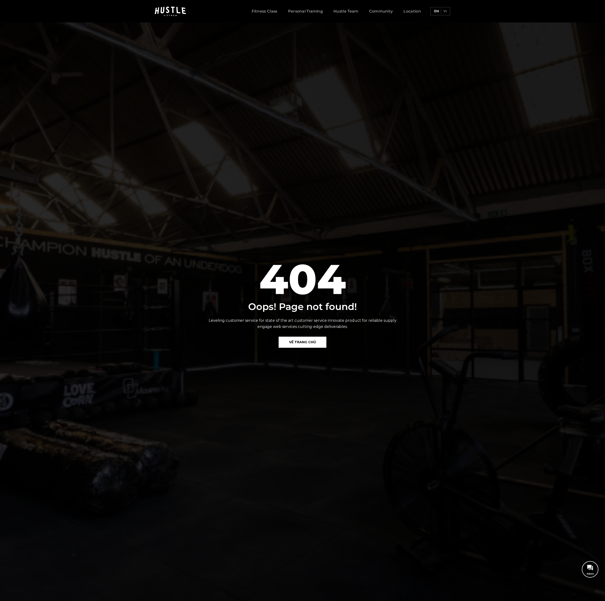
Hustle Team (346, 11)
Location (412, 11)
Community (381, 11)
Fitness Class (264, 11)
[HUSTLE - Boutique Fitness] (170, 11)
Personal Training (305, 11)
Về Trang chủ (302, 342)
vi (444, 11)
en (436, 11)
